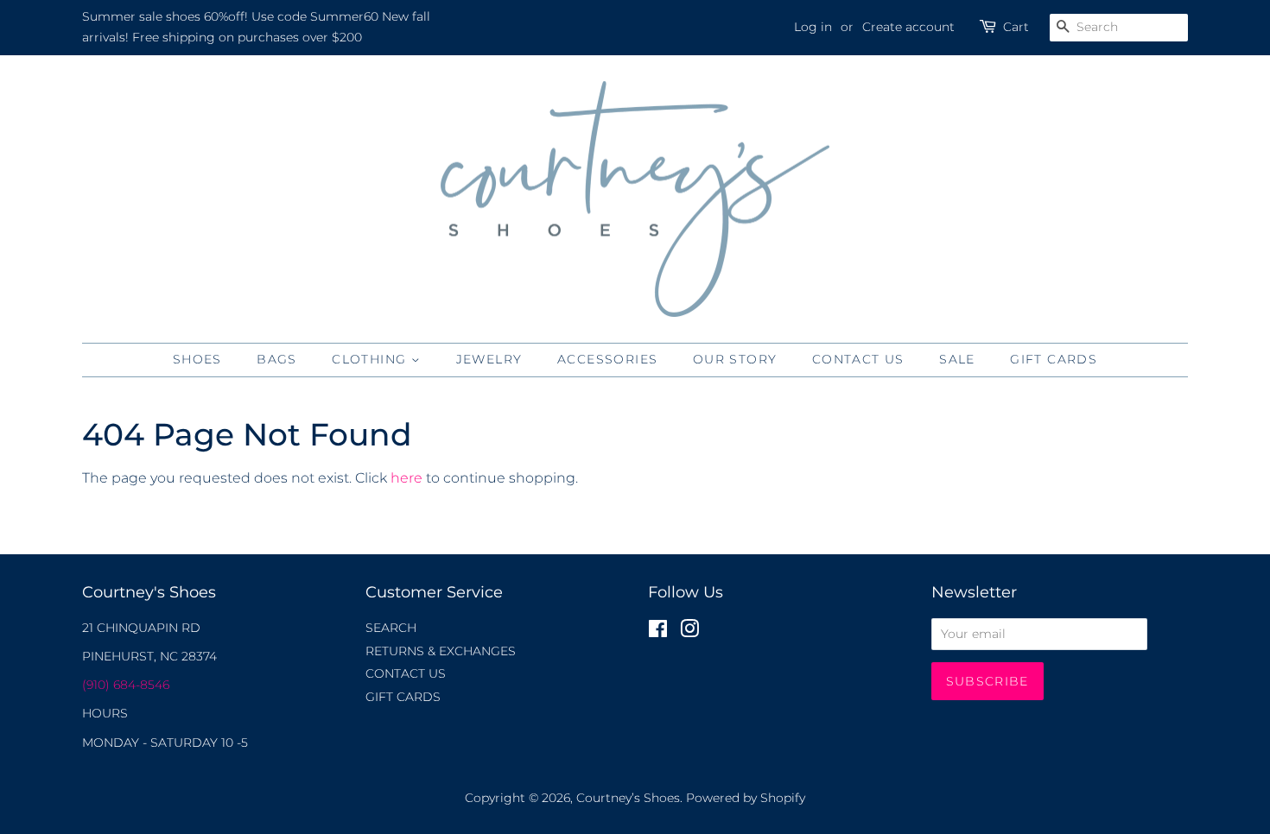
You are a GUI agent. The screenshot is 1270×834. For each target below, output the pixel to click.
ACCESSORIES (607, 359)
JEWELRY (489, 359)
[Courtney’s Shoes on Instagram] (689, 632)
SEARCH (390, 628)
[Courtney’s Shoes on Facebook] (658, 632)
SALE (957, 359)
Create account (908, 27)
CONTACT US (858, 359)
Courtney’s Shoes (628, 798)
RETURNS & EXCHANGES (440, 651)
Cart (1016, 27)
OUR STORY (735, 359)
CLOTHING (371, 359)
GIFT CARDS (1053, 359)
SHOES (197, 359)
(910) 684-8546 (125, 685)
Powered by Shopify (745, 798)
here (406, 478)
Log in (813, 27)
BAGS (277, 359)
